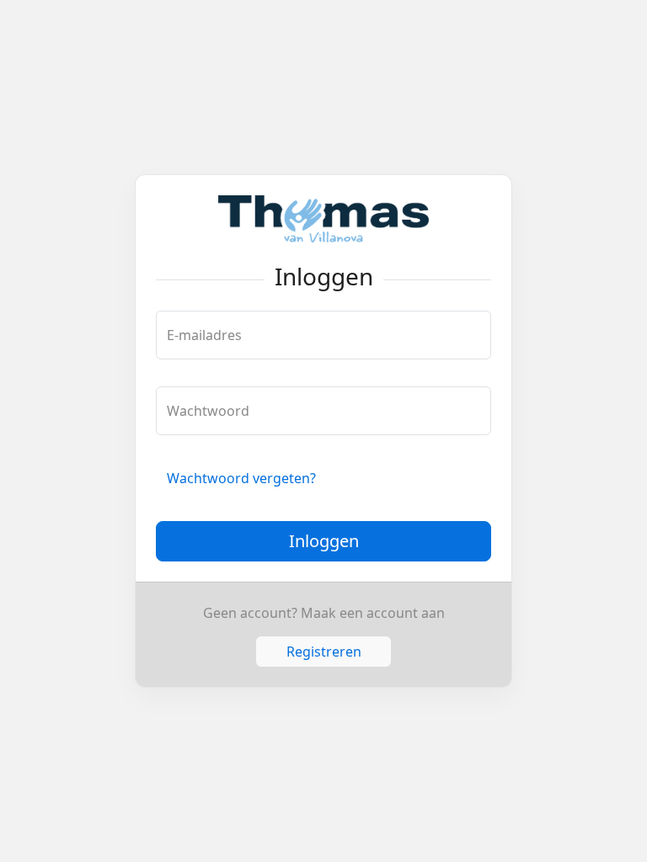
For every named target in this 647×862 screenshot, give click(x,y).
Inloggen (324, 540)
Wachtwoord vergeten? (241, 478)
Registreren (323, 651)
